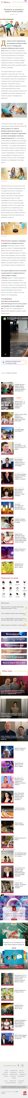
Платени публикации (14, 6)
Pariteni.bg (13, 1076)
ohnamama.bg (18, 399)
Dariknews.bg (13, 1072)
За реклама (21, 1081)
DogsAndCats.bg (14, 1074)
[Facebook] (18, 1065)
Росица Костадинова (11, 373)
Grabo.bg (6, 1076)
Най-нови (14, 2)
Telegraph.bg (23, 1074)
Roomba (5, 145)
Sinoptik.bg (5, 1074)
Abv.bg (6, 1070)
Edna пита (7, 671)
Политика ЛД (12, 1081)
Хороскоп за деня (9, 578)
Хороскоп (19, 2)
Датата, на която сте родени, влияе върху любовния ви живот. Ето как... (12, 607)
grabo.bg (16, 427)
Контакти (20, 1082)
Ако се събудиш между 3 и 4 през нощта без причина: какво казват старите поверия (13, 619)
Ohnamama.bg (13, 1070)
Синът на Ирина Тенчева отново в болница (12, 613)
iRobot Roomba (19, 126)
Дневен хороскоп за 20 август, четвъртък (12, 625)
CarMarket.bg (21, 1076)
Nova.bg (6, 1072)
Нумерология (25, 2)
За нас (5, 1081)
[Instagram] (22, 1065)
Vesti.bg (21, 1070)
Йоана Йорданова (9, 894)
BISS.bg (14, 1078)
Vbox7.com (21, 1072)
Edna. (7, 2)
